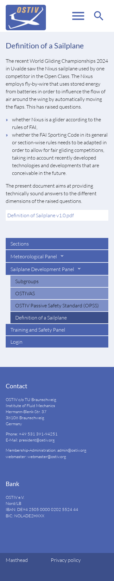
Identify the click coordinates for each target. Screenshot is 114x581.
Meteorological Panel (34, 256)
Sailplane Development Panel (42, 269)
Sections (19, 243)
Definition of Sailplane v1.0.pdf (40, 215)
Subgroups (27, 281)
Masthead (17, 560)
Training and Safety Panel (37, 329)
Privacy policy (66, 560)
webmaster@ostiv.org (47, 456)
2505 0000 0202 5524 (50, 509)
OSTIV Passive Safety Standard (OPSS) (57, 305)
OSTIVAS (25, 293)
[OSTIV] (26, 16)
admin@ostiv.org (71, 450)
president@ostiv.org (37, 439)
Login (16, 342)
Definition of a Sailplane (41, 317)
